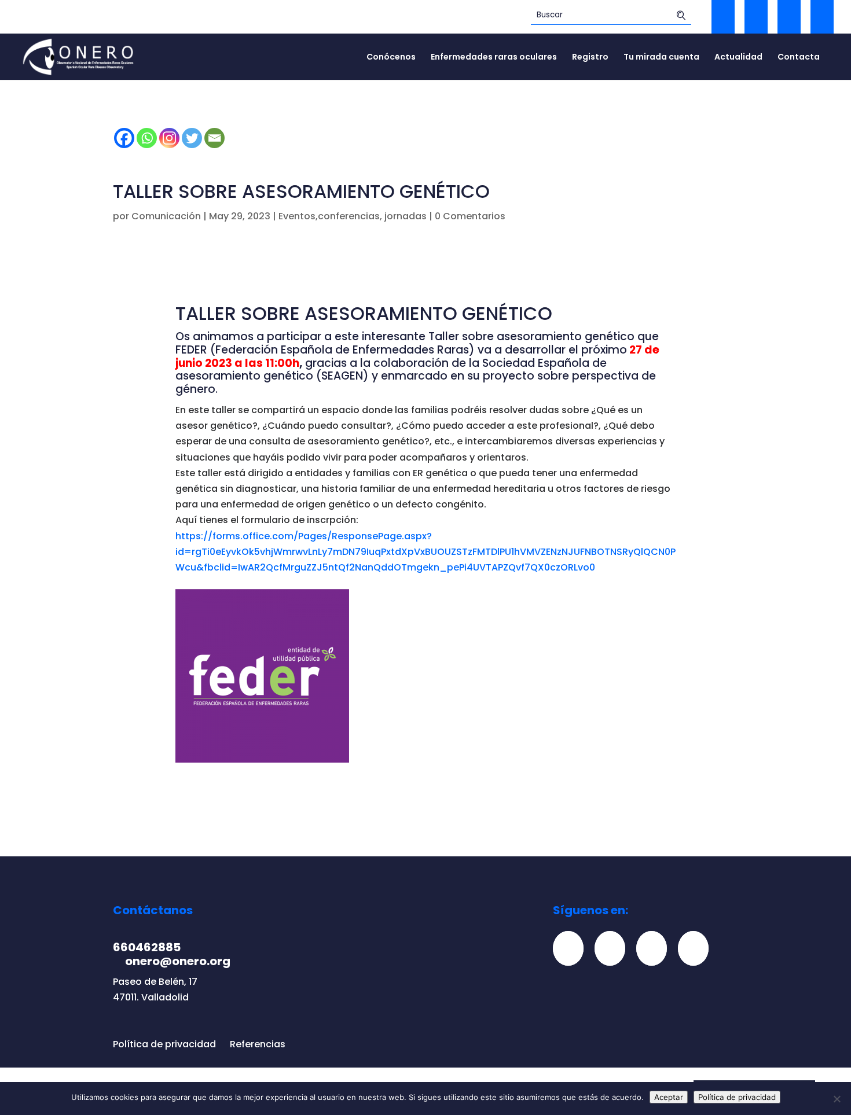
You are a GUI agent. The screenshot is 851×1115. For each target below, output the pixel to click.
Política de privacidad (164, 1044)
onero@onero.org (177, 961)
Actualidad (738, 57)
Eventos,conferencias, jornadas (352, 216)
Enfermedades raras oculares (494, 57)
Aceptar (668, 1097)
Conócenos (391, 57)
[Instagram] (169, 138)
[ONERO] (79, 55)
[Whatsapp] (147, 138)
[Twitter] (192, 138)
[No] (836, 1099)
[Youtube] (697, 948)
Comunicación (166, 216)
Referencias (257, 1044)
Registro (590, 57)
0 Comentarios (470, 216)
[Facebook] (124, 138)
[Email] (214, 138)
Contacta (798, 57)
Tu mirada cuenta (661, 57)
